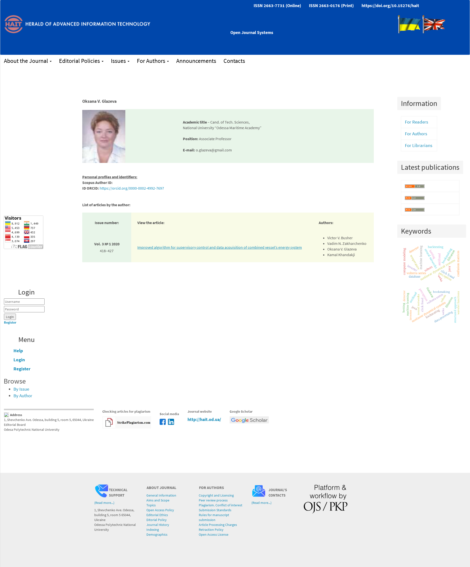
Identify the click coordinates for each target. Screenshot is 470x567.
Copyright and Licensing (216, 495)
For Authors (416, 133)
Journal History (157, 524)
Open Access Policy (160, 510)
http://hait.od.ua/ (204, 419)
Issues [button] (119, 61)
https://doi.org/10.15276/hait (390, 5)
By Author (22, 395)
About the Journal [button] (26, 61)
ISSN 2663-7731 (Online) (277, 5)
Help (18, 350)
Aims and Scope (157, 500)
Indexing (152, 529)
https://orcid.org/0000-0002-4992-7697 (132, 188)
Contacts (234, 61)
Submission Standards (215, 510)
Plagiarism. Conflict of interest (220, 505)
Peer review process (213, 500)
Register (10, 322)
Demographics (156, 534)
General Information (161, 495)
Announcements (196, 61)
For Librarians (418, 145)
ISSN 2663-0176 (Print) (331, 5)
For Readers (416, 122)
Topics (151, 505)
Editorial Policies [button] (80, 61)
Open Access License (213, 534)
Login (19, 360)
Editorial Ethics (157, 515)
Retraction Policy (211, 529)
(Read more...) (104, 502)
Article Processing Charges (218, 524)
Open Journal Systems (251, 32)
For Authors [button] (151, 61)
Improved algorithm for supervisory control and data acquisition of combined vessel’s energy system (219, 247)
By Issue (21, 389)
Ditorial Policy (156, 520)
